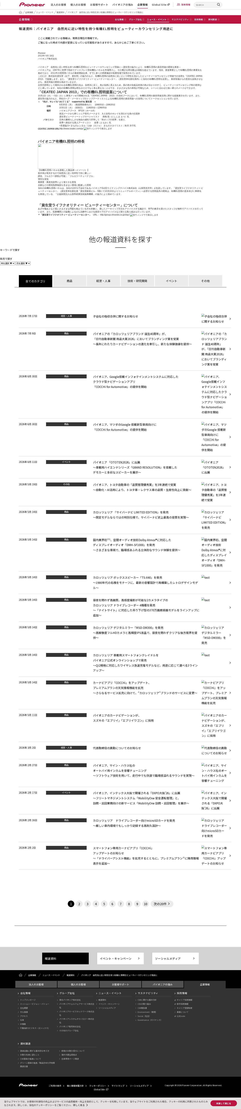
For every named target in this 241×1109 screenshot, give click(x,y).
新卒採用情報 (182, 1003)
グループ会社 (67, 993)
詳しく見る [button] (79, 1105)
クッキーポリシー (97, 1085)
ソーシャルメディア (168, 958)
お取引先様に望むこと (30, 1054)
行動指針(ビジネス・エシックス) (34, 1028)
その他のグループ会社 (69, 1030)
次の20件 (160, 903)
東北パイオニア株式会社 (70, 999)
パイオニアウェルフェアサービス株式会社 (76, 1005)
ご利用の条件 (55, 1085)
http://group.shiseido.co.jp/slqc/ (114, 215)
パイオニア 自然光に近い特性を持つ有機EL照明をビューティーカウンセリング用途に (105, 12)
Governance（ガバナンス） (150, 1019)
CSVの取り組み (144, 1003)
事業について (182, 1012)
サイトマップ (118, 1085)
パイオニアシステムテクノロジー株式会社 (76, 1020)
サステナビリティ (148, 993)
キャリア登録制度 (184, 1007)
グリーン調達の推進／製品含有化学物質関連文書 (37, 1064)
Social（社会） (144, 1016)
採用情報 (185, 4)
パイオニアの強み (122, 4)
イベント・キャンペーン (115, 958)
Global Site (159, 4)
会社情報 (25, 993)
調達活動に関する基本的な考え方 (34, 1050)
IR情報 (23, 1024)
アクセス (24, 1016)
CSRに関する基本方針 (147, 999)
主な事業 (24, 1012)
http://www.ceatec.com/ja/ (71, 128)
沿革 (22, 1019)
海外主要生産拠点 (69, 1054)
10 (145, 903)
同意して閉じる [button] (223, 1103)
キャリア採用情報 (184, 999)
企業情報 (142, 4)
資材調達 (25, 1043)
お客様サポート (99, 4)
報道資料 (60, 12)
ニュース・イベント (44, 12)
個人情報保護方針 (75, 1085)
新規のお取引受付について (73, 1050)
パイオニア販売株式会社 (70, 1026)
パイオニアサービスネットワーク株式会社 (76, 1013)
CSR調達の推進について (30, 1058)
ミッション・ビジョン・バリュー (34, 1003)
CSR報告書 (142, 1007)
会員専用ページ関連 (70, 1058)
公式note (181, 1016)
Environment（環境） (147, 1012)
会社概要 (24, 1007)
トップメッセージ (28, 999)
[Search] (218, 4)
